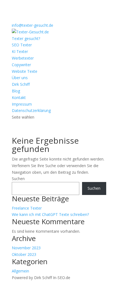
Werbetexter (23, 58)
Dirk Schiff (21, 84)
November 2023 (26, 247)
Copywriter (21, 64)
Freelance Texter (27, 208)
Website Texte (24, 71)
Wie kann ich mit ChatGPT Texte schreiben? (50, 214)
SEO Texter (22, 44)
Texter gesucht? (26, 38)
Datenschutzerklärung (31, 110)
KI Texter (20, 51)
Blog (16, 90)
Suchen (18, 178)
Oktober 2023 (24, 254)
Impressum (22, 104)
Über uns (20, 77)
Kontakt (19, 97)
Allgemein (20, 271)
